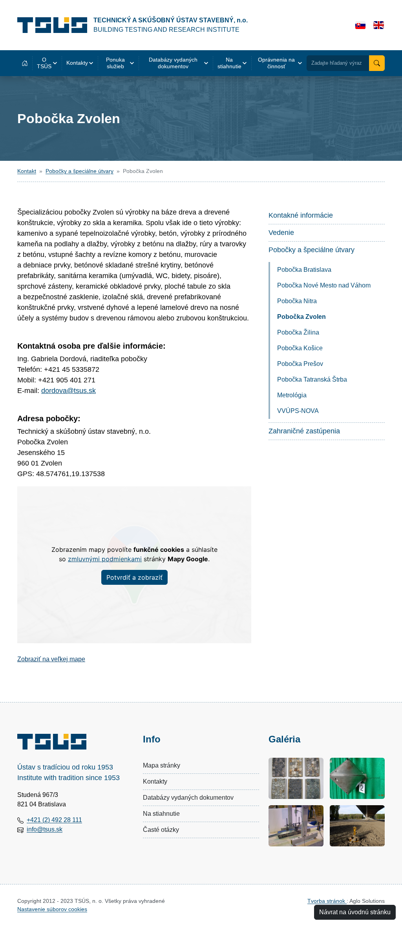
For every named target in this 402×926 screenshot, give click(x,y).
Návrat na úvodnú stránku (355, 912)
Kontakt (26, 171)
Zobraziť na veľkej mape (51, 659)
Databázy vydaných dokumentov (188, 797)
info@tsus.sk (44, 829)
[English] (379, 25)
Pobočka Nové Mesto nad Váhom (324, 285)
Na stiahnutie (161, 813)
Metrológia (292, 395)
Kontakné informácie (301, 215)
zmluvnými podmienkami (105, 559)
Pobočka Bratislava (304, 269)
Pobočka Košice (300, 348)
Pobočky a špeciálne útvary (79, 171)
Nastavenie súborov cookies (52, 909)
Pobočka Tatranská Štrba (312, 379)
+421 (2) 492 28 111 (54, 820)
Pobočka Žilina (298, 332)
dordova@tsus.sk (68, 391)
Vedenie (281, 233)
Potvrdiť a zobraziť (134, 577)
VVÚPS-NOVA (298, 411)
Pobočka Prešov (300, 363)
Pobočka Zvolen (301, 316)
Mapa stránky (161, 765)
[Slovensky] (360, 25)
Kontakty (155, 781)
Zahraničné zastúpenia (304, 431)
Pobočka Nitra (297, 301)
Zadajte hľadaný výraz (336, 63)
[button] (47, 63)
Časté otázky (161, 829)
